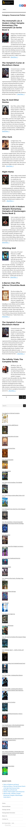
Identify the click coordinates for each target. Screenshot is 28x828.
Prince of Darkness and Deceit (11, 784)
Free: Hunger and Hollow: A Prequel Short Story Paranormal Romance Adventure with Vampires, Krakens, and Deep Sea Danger (13, 753)
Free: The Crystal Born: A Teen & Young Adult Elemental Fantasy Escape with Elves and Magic (13, 522)
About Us (4, 816)
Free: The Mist (5, 602)
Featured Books (6, 806)
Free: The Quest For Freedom (8, 702)
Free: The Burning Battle (7, 459)
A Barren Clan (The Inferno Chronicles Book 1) (13, 285)
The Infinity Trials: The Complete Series (12, 360)
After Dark (7, 137)
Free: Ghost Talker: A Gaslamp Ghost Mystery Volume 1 (12, 676)
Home (3, 803)
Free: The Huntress (6, 471)
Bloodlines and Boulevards (10, 790)
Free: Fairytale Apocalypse (8, 766)
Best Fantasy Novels (6, 823)
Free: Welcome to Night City (8, 614)
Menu (4, 9)
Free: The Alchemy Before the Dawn (10, 436)
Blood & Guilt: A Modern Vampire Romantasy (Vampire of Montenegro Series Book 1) (13, 209)
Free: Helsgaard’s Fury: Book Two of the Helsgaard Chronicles (13, 509)
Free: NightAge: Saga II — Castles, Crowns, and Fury (13, 650)
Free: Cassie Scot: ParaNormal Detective (11, 558)
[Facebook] (22, 6)
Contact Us (5, 819)
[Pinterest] (25, 6)
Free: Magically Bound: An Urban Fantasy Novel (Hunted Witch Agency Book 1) (13, 739)
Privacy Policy (8, 825)
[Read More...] (14, 57)
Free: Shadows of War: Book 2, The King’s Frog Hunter (12, 579)
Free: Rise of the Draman (7, 625)
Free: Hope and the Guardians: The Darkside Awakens (12, 483)
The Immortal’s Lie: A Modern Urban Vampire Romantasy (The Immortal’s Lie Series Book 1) (13, 25)
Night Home (8, 172)
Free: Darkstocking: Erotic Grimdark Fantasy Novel (13, 663)
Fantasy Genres (6, 809)
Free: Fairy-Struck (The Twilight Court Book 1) (12, 546)
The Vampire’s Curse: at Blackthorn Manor (13, 64)
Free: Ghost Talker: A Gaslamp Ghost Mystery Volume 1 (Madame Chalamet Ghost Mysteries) (12, 689)
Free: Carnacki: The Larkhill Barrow (10, 425)
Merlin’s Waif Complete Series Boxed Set (13, 791)
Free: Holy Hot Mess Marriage (9, 591)
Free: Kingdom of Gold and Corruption (11, 413)
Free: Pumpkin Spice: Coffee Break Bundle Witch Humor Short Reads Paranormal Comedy (13, 725)
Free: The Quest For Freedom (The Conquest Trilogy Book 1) (14, 637)
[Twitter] (20, 6)
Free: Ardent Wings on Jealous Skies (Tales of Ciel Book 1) (13, 496)
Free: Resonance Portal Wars (8, 448)
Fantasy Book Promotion (8, 812)
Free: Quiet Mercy (6, 534)
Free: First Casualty (6, 567)
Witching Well (9, 248)
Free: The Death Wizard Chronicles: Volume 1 (12, 713)
